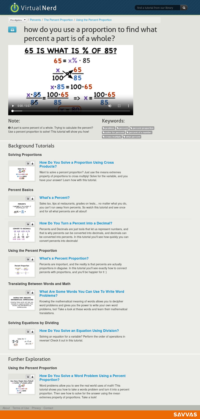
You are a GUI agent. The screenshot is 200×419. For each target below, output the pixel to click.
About (6, 408)
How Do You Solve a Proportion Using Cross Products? (76, 164)
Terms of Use (20, 408)
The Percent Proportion (58, 20)
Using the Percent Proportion (94, 20)
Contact (48, 408)
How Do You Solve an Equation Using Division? (79, 330)
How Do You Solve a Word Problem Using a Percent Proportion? (82, 377)
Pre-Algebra (16, 20)
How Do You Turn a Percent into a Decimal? (75, 223)
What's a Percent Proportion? (64, 258)
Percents (35, 20)
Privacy (36, 408)
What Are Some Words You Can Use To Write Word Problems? (81, 293)
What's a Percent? (54, 197)
